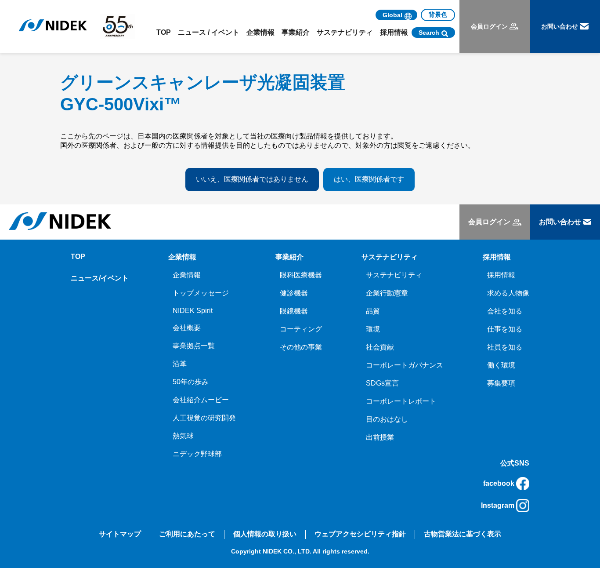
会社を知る (504, 311)
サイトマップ (120, 534)
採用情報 (501, 275)
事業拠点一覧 (194, 346)
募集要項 (501, 383)
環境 (373, 329)
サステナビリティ (394, 275)
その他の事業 (301, 347)
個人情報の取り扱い (264, 534)
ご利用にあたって (187, 534)
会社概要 (187, 327)
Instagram (497, 505)
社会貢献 (380, 347)
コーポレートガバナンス (404, 365)
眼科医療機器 (301, 275)
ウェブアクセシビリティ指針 (360, 534)
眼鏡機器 (294, 311)
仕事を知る (504, 329)
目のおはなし (387, 419)
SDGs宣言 (382, 383)
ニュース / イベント (208, 32)
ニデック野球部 (197, 454)
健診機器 (294, 293)
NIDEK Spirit (193, 310)
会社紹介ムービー (201, 400)
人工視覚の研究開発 (204, 418)
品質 (373, 311)
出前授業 (380, 437)
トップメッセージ (201, 293)
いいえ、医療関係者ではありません (252, 179)
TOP (163, 32)
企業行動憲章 (387, 293)
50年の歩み (191, 382)
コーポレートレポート (401, 401)
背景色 (438, 14)
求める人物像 (508, 293)
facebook (498, 483)
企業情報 (187, 275)
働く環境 (501, 365)
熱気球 (183, 436)
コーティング (301, 329)
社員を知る (504, 347)
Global (392, 14)
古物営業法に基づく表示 (462, 534)
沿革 (180, 364)
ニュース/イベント (100, 278)
